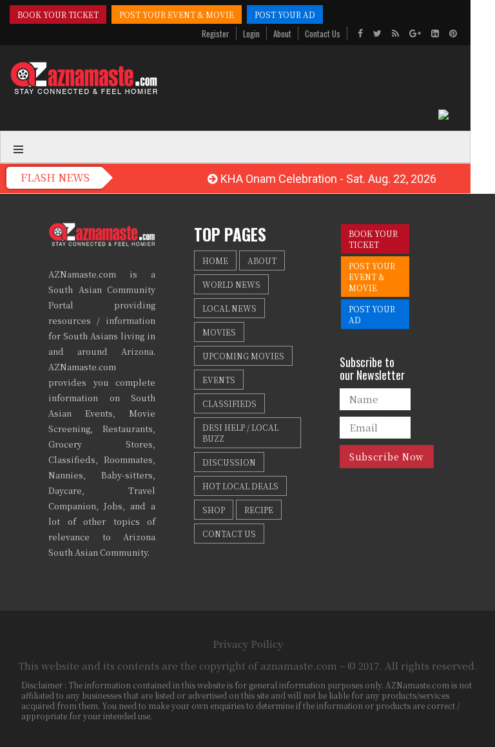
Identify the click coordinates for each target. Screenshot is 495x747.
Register (215, 33)
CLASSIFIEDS (229, 403)
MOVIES (219, 331)
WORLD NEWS (231, 284)
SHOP (213, 509)
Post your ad (285, 14)
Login (251, 33)
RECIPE (258, 509)
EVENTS (218, 379)
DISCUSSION (229, 462)
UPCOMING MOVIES (243, 355)
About (282, 33)
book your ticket (58, 14)
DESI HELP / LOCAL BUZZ (240, 433)
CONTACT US (229, 533)
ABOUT (262, 260)
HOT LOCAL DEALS (240, 485)
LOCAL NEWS (229, 308)
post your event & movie (176, 14)
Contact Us (322, 33)
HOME (215, 260)
